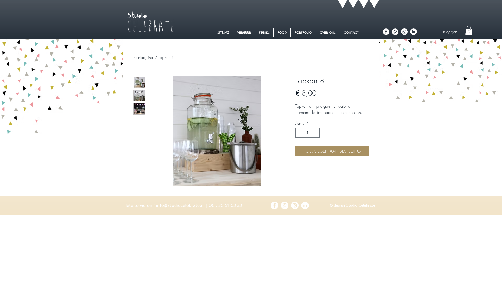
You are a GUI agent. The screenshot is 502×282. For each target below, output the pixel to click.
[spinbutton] (307, 132)
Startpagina (143, 57)
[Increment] (315, 132)
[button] (469, 30)
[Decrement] (299, 132)
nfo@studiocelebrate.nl (181, 205)
